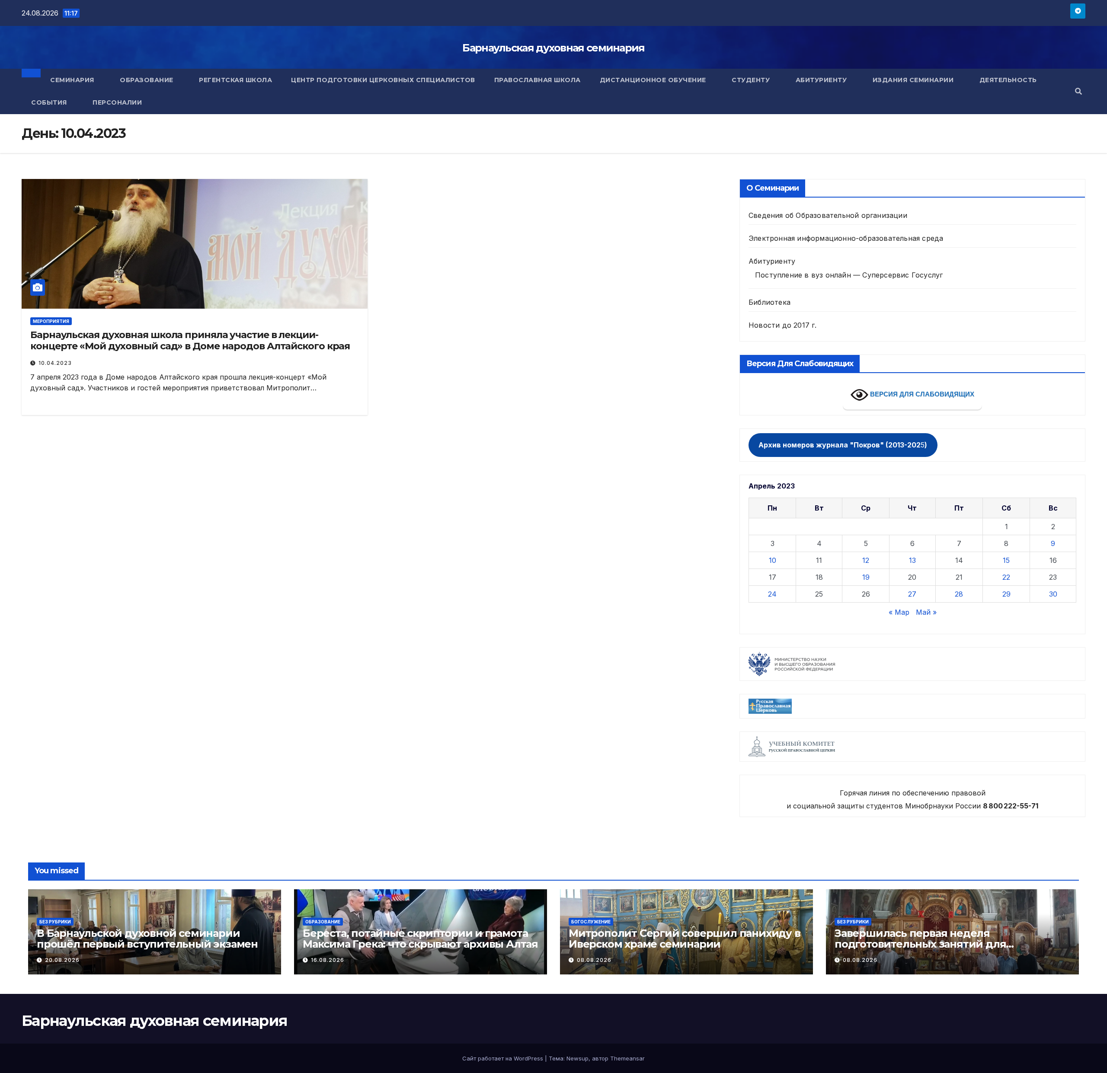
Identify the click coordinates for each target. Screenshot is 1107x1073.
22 (1006, 577)
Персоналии (117, 102)
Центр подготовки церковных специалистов (383, 80)
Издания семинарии (914, 80)
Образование (147, 80)
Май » (926, 612)
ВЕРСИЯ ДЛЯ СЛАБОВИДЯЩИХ (921, 394)
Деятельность (1009, 80)
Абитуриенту (822, 80)
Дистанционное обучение (654, 80)
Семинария (73, 80)
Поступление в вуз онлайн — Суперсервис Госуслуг (849, 275)
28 (959, 594)
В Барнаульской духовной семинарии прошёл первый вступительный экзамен (147, 938)
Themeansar (627, 1058)
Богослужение (591, 921)
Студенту (752, 80)
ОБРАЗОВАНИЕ (322, 921)
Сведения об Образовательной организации (828, 215)
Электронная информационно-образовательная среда (846, 238)
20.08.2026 (62, 960)
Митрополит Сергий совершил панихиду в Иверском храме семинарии (684, 938)
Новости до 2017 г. (783, 325)
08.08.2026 (594, 960)
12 (865, 560)
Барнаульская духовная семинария (553, 48)
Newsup (577, 1058)
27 (912, 594)
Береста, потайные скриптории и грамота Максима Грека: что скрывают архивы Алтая (420, 938)
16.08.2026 (327, 960)
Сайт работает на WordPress (503, 1058)
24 (772, 594)
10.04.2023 (55, 363)
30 (1053, 594)
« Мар (899, 612)
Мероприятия (51, 321)
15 (1006, 560)
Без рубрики (55, 921)
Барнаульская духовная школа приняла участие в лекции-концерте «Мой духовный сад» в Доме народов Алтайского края (190, 340)
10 (772, 560)
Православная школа (537, 80)
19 (866, 577)
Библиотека (769, 302)
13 (912, 560)
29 (1006, 594)
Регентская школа (235, 80)
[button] (1078, 91)
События (50, 102)
